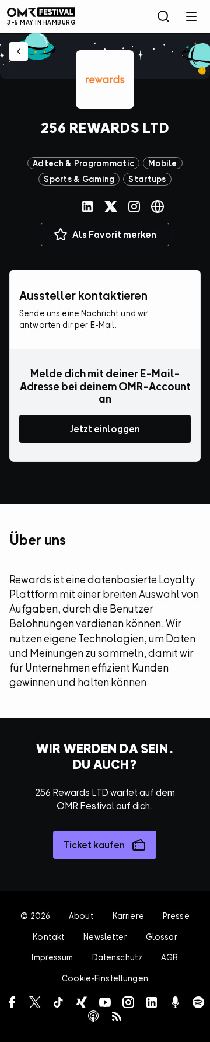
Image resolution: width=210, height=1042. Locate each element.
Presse (176, 915)
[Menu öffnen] (191, 16)
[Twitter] (111, 206)
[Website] (157, 206)
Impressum (52, 957)
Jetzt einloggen (105, 428)
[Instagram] (134, 206)
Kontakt (49, 936)
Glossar (161, 936)
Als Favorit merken (114, 234)
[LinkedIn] (87, 206)
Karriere (128, 915)
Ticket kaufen (94, 844)
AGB (169, 957)
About (81, 915)
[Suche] (163, 16)
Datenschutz (117, 957)
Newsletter (105, 936)
